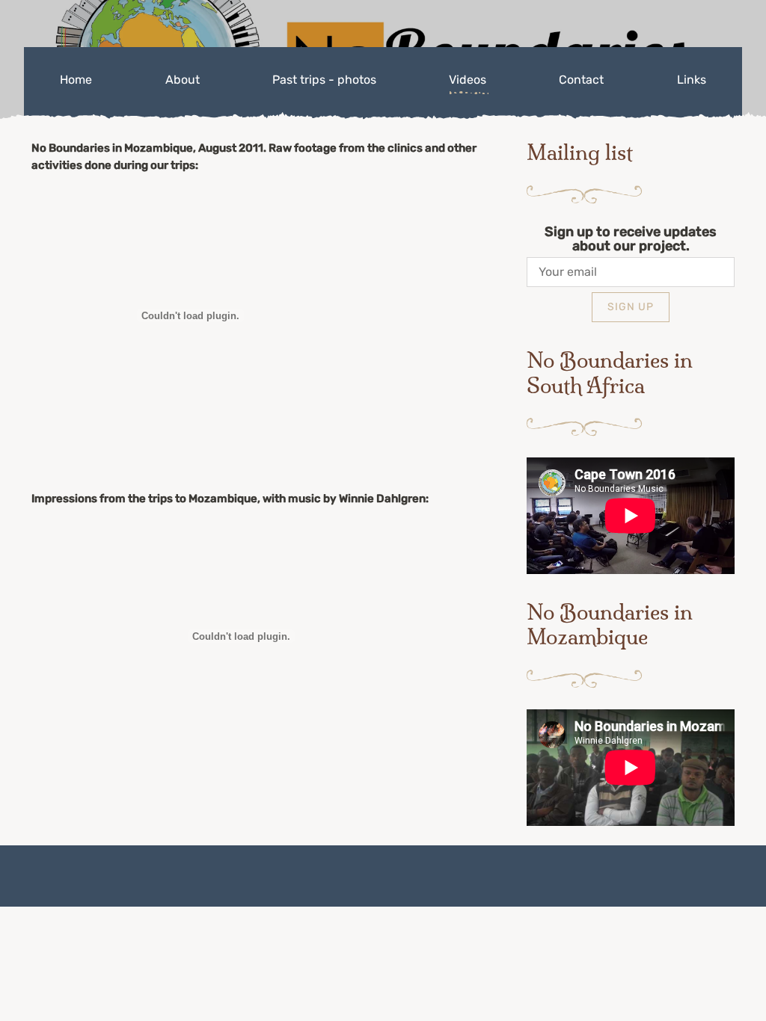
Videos (467, 80)
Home (76, 80)
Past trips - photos (324, 80)
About (182, 80)
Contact (581, 80)
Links (691, 80)
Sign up (630, 306)
